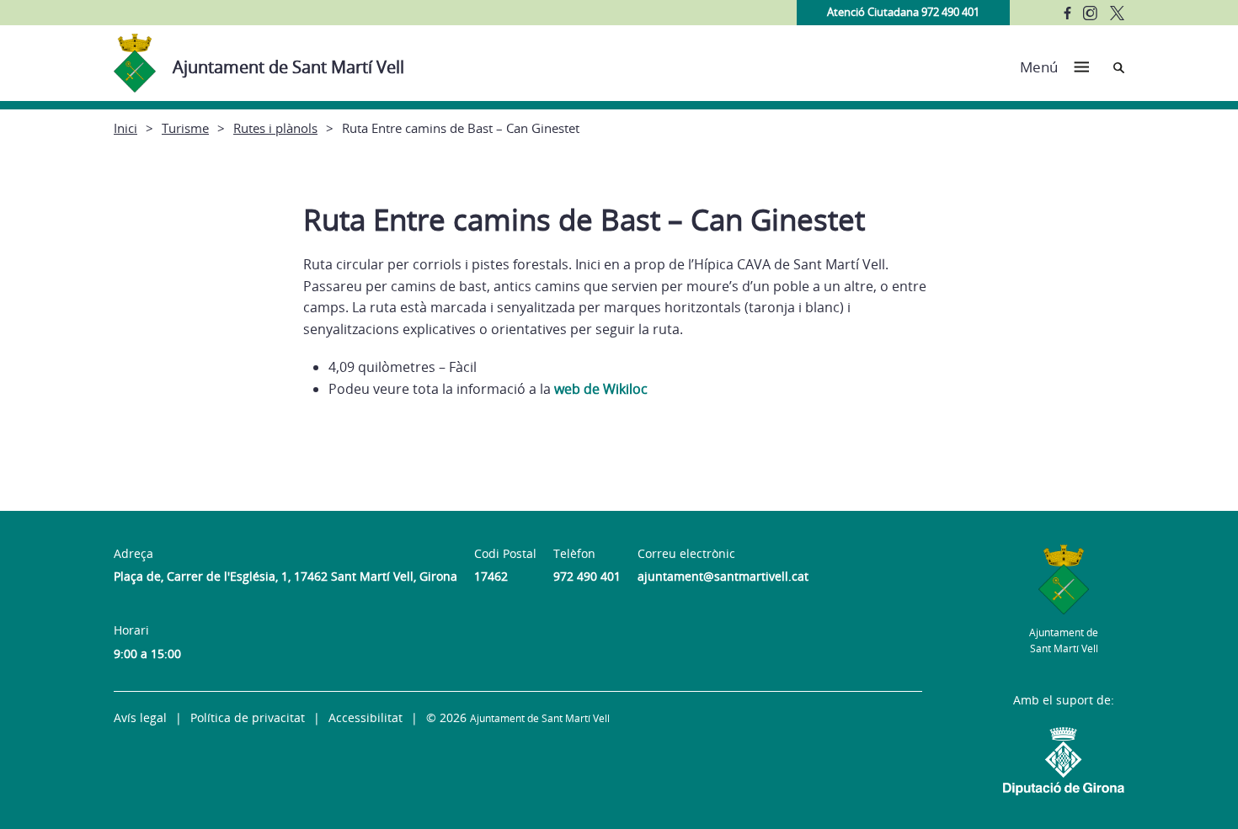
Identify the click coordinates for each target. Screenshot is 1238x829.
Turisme (185, 128)
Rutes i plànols (275, 128)
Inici (125, 128)
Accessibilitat (365, 717)
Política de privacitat (247, 717)
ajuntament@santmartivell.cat (723, 576)
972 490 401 (587, 576)
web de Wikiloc (601, 389)
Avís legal (140, 717)
